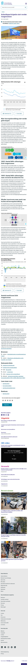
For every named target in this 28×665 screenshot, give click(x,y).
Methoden (3, 589)
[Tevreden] (10, 400)
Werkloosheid (6, 393)
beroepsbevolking (7, 385)
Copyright (3, 632)
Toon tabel (19, 113)
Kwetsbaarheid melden (6, 638)
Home (3, 11)
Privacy (2, 605)
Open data (3, 579)
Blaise (2, 591)
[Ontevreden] (5, 400)
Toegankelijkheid (4, 636)
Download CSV (7, 113)
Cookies (2, 634)
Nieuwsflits (8, 369)
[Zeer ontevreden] (3, 400)
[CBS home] (6, 3)
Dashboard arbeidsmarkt (8, 365)
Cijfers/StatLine (4, 576)
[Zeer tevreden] (12, 400)
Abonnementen (4, 642)
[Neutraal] (8, 400)
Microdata (3, 581)
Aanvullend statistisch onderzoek (8, 583)
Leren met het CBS (4, 622)
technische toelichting (6, 348)
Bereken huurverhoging (6, 578)
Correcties (3, 624)
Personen (3, 603)
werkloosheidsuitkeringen (9, 388)
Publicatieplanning (5, 651)
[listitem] (2, 415)
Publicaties (3, 587)
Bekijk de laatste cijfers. (14, 23)
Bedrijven (3, 597)
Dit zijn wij (3, 617)
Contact (2, 613)
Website (2, 631)
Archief (2, 640)
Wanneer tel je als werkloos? (13, 374)
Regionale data (4, 585)
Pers (2, 615)
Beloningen (3, 607)
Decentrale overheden (5, 601)
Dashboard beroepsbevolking (10, 367)
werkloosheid (6, 383)
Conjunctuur (10, 372)
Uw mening (24, 664)
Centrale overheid (4, 599)
